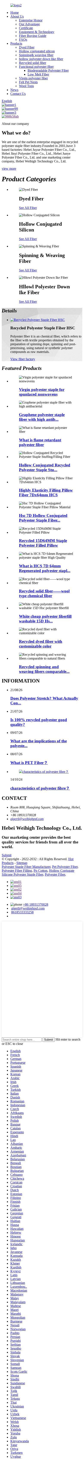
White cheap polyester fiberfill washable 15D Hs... (45, 618)
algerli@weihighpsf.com (27, 819)
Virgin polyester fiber (33, 78)
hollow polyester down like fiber (41, 59)
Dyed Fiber (26, 47)
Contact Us (18, 93)
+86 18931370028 (35, 904)
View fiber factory (22, 359)
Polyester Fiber (55, 874)
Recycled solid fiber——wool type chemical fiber (44, 593)
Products (16, 43)
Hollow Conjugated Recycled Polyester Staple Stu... (44, 467)
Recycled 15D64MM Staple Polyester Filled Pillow (43, 543)
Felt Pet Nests (28, 82)
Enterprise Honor (30, 20)
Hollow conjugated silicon (37, 51)
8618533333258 (22, 912)
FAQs (23, 39)
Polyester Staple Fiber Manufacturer (26, 867)
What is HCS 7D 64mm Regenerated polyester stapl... (44, 568)
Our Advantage (29, 24)
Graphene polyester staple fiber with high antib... (42, 417)
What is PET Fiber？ (29, 762)
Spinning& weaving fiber (36, 55)
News (14, 90)
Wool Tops (26, 86)
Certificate (26, 28)
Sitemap (21, 863)
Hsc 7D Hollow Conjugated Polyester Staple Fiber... (43, 517)
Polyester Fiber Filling (17, 870)
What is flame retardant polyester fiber (40, 442)
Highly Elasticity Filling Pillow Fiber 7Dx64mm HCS (46, 492)
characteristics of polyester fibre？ (40, 788)
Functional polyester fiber (36, 66)
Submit (6, 855)
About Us (17, 16)
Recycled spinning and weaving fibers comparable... (44, 669)
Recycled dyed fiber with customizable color (40, 643)
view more (9, 168)
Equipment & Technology (36, 32)
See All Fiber (28, 208)
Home (14, 12)
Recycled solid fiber (32, 63)
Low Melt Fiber (38, 74)
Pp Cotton (40, 870)
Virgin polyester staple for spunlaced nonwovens (41, 392)
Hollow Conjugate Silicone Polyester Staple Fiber (38, 872)
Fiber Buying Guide (32, 36)
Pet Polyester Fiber (65, 867)
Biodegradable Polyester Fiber (48, 70)
